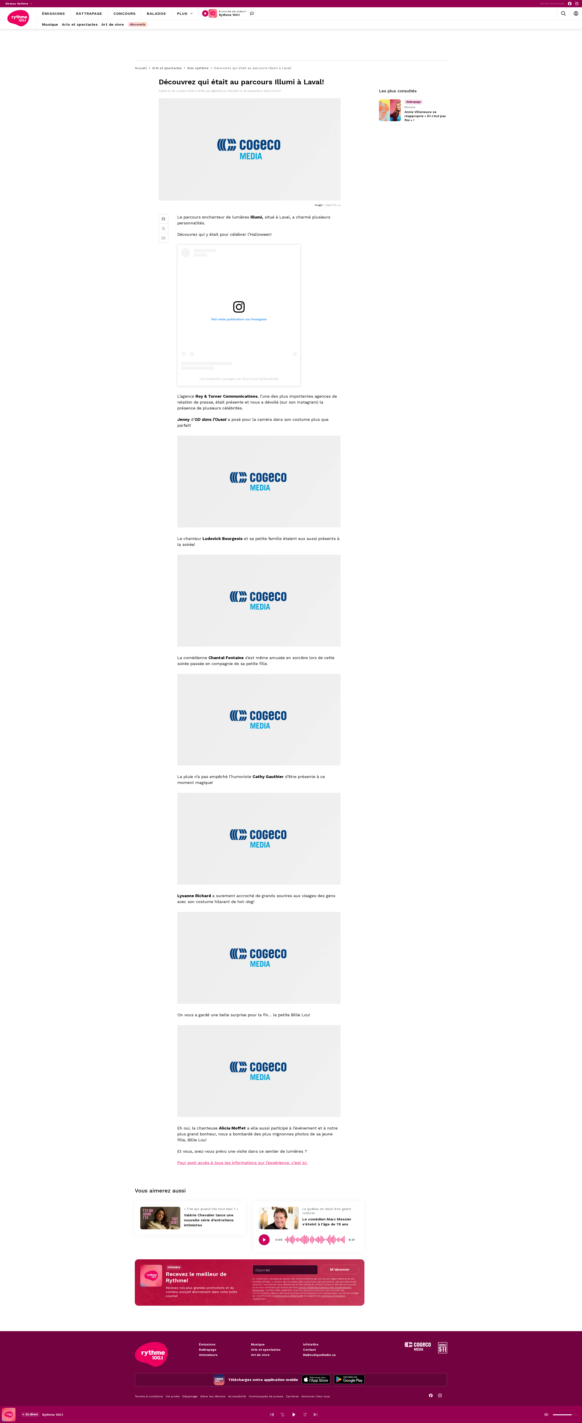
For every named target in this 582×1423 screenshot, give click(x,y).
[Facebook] (570, 4)
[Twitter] (163, 228)
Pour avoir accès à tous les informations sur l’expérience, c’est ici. (242, 1162)
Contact (309, 1349)
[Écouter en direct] (205, 13)
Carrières (292, 1396)
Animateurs (208, 1355)
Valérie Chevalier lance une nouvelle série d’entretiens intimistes (209, 1220)
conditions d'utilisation (333, 1296)
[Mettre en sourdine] (546, 1414)
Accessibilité (237, 1396)
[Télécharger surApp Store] (316, 1380)
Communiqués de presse (266, 1396)
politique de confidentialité (288, 1296)
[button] (271, 1414)
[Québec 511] (442, 1352)
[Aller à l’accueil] (18, 18)
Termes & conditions (149, 1396)
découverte (137, 24)
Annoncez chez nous (315, 1396)
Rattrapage (207, 1349)
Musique (258, 1344)
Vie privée (173, 1396)
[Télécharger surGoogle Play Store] (349, 1380)
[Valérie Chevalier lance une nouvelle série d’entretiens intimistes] (160, 1218)
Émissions (207, 1344)
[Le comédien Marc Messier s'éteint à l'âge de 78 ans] (279, 1218)
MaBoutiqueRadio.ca (319, 1355)
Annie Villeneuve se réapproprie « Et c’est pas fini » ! (425, 116)
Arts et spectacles (266, 1349)
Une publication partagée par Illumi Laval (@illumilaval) (238, 379)
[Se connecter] (575, 13)
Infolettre (311, 1344)
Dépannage (190, 1396)
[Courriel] (163, 238)
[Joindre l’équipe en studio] (251, 13)
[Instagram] (576, 4)
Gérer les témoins (213, 1396)
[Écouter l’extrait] (264, 1239)
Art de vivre (260, 1355)
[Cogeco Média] (418, 1349)
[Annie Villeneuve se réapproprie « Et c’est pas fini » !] (390, 110)
